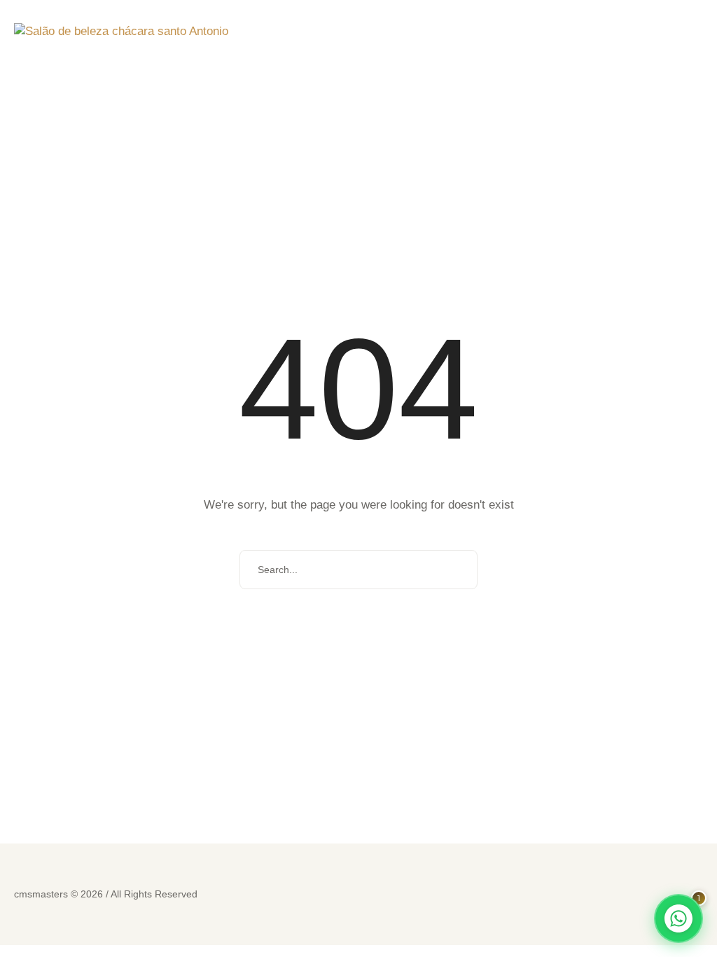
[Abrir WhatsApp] (678, 918)
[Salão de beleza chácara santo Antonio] (121, 32)
